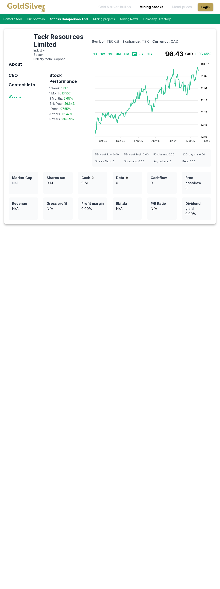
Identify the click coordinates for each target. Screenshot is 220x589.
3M (118, 54)
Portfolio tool (12, 19)
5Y (141, 54)
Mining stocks (151, 7)
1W (103, 54)
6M (126, 54)
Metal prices (182, 7)
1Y (134, 54)
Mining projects (104, 19)
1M (110, 54)
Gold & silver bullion (114, 7)
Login (205, 7)
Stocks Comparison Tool (69, 19)
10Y (150, 54)
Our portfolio (36, 19)
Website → (17, 96)
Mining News (129, 19)
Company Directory (157, 19)
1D (95, 54)
